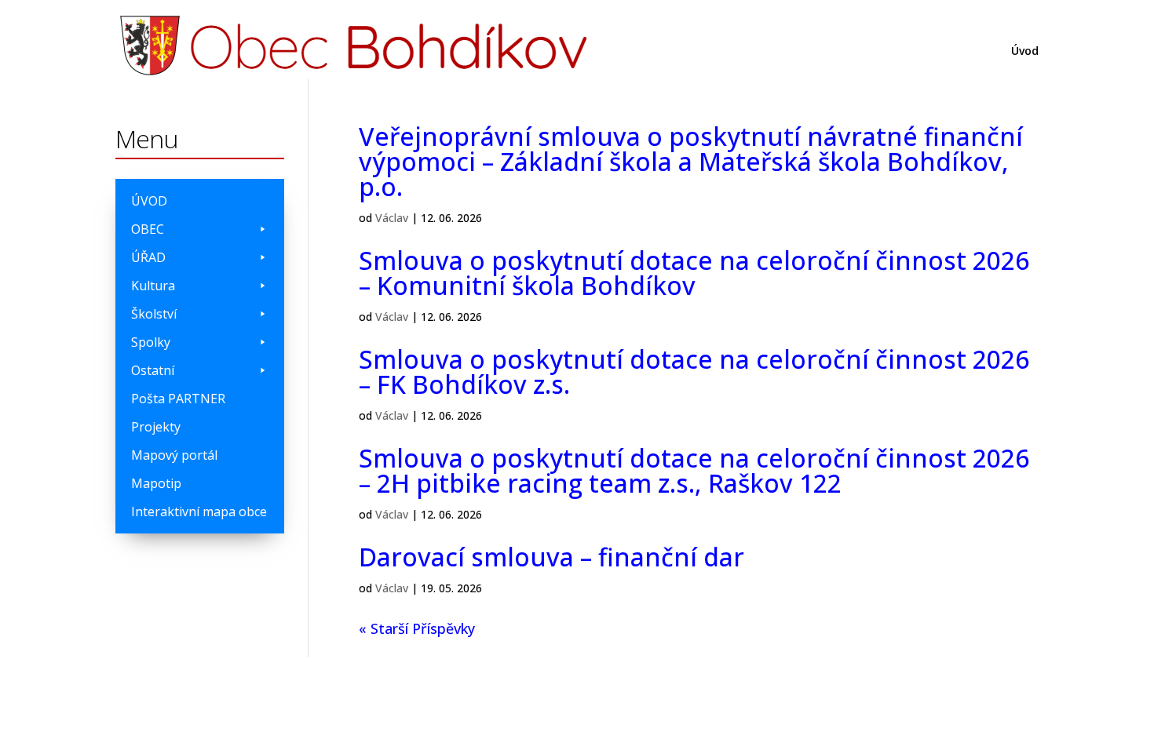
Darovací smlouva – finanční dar (551, 556)
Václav (391, 217)
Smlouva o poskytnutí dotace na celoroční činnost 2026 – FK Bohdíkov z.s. (694, 371)
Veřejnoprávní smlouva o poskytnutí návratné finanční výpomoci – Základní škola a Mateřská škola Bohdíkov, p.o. (691, 161)
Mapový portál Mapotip (174, 469)
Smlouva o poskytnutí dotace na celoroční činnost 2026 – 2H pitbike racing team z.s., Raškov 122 (694, 470)
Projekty (156, 426)
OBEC (147, 229)
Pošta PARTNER (178, 398)
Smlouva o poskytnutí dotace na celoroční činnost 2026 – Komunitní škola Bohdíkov (694, 272)
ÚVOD (149, 200)
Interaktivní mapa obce (199, 511)
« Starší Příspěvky (417, 628)
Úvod (1025, 52)
